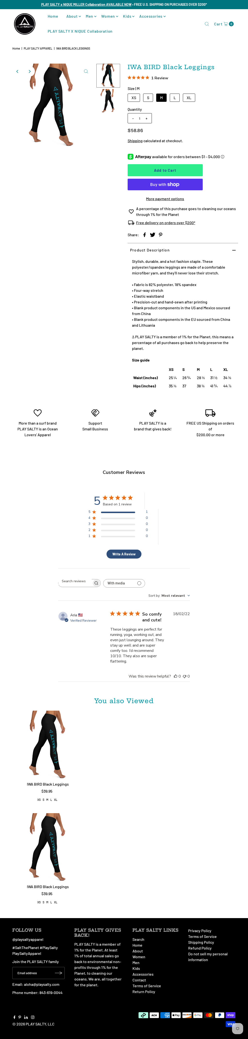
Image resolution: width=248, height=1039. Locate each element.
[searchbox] (75, 581)
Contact (139, 980)
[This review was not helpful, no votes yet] (184, 676)
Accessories (151, 16)
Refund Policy (200, 948)
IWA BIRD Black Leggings (48, 784)
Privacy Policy (199, 930)
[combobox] (169, 595)
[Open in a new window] (144, 234)
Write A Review (124, 554)
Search (138, 939)
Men (89, 16)
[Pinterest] (19, 1017)
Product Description (150, 250)
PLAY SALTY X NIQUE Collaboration (80, 31)
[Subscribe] (59, 973)
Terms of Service (146, 985)
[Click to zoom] (86, 71)
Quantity (135, 109)
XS (134, 97)
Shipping (135, 140)
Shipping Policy (201, 942)
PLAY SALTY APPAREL (38, 48)
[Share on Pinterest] (160, 234)
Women (108, 16)
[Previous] (17, 71)
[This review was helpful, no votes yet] (175, 676)
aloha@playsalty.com (41, 984)
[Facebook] (15, 1017)
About (72, 16)
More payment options (165, 198)
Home (53, 16)
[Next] (29, 71)
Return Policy (143, 991)
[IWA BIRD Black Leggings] (48, 745)
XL (189, 97)
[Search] (206, 24)
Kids (127, 16)
